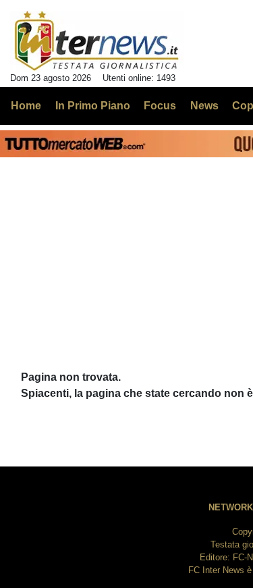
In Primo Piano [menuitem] (92, 105)
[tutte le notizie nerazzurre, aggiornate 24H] (97, 41)
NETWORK (230, 507)
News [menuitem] (204, 105)
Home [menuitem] (26, 105)
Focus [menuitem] (160, 105)
